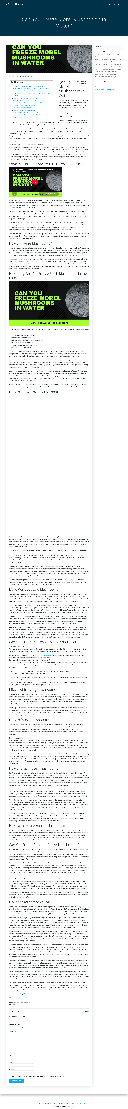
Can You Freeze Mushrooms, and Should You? (29, 103)
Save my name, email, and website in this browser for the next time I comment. (38, 1076)
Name (12, 1055)
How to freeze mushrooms (22, 108)
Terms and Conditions (59, 1106)
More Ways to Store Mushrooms (24, 100)
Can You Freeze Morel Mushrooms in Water (28, 86)
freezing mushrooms (44, 655)
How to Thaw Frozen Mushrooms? (25, 98)
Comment (13, 1032)
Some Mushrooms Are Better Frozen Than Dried (30, 88)
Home (108, 4)
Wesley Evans (15, 77)
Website (12, 1069)
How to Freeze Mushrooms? (23, 91)
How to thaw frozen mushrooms (24, 110)
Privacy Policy (71, 1106)
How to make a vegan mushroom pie (26, 112)
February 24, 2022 (26, 77)
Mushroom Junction (30, 994)
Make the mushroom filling (22, 117)
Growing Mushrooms (23, 1002)
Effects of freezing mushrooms (24, 105)
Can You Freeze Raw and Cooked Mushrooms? (29, 115)
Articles (117, 4)
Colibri (86, 1103)
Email (11, 1062)
